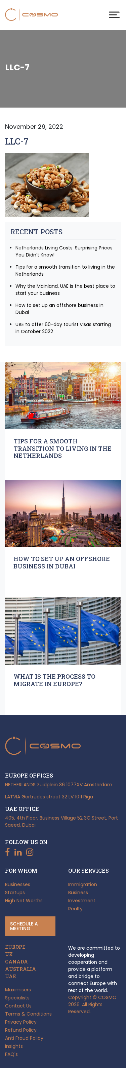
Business (78, 892)
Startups (15, 892)
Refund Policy (21, 1030)
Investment (81, 900)
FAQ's (11, 1054)
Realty (75, 908)
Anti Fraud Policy (24, 1038)
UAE (10, 976)
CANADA (16, 961)
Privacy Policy (21, 1022)
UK (9, 954)
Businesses (17, 884)
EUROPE (15, 947)
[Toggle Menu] (114, 14)
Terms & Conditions (28, 1014)
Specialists (17, 997)
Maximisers (18, 989)
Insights (14, 1046)
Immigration (82, 884)
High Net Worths (24, 900)
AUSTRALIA (20, 969)
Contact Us (18, 1005)
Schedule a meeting (24, 926)
